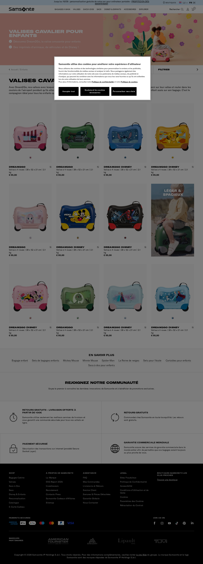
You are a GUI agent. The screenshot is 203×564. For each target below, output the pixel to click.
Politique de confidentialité (103, 82)
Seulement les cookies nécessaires (95, 91)
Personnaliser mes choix (124, 91)
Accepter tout (68, 91)
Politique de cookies (129, 82)
